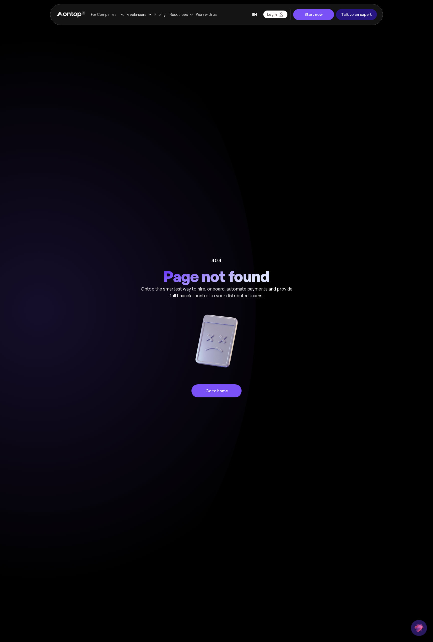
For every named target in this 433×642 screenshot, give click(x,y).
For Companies (104, 14)
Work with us (206, 14)
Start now (313, 14)
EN (254, 14)
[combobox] (254, 15)
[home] (70, 15)
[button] (135, 14)
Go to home (216, 390)
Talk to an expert (356, 14)
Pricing (160, 14)
